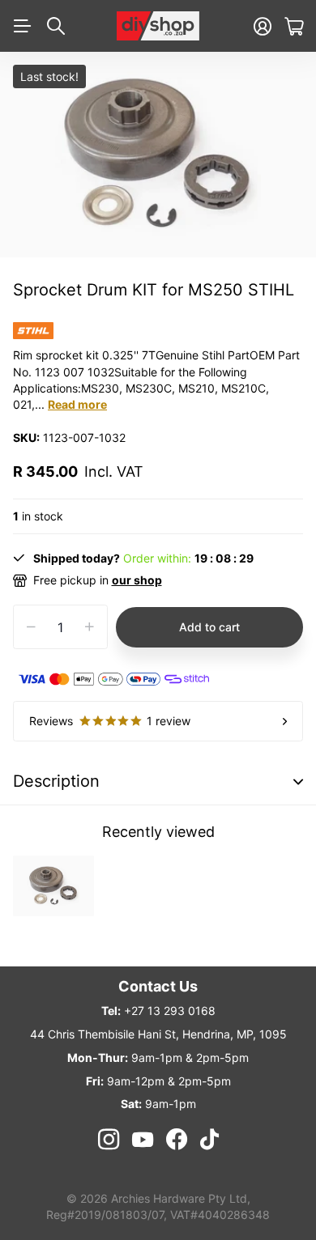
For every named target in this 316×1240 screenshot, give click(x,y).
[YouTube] (142, 1139)
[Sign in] (262, 26)
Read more (77, 404)
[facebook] (176, 1139)
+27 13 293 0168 (170, 1010)
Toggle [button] (298, 781)
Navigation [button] (22, 26)
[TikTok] (209, 1139)
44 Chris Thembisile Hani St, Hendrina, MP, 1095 (158, 1034)
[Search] (56, 26)
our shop (137, 580)
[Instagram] (107, 1139)
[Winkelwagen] (293, 26)
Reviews (109, 721)
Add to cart (209, 627)
